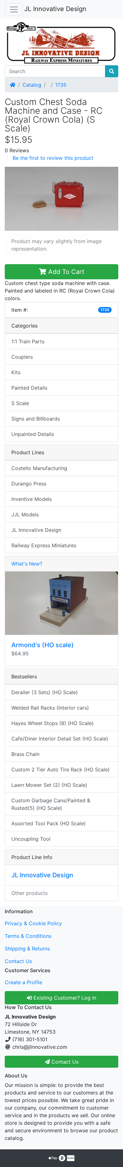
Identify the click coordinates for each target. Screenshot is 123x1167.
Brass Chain (25, 754)
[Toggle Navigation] (14, 9)
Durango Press (28, 483)
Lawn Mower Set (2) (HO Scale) (49, 785)
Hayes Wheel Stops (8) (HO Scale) (52, 723)
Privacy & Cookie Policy (33, 923)
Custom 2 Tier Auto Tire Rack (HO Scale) (60, 769)
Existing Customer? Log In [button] (64, 998)
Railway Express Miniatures (43, 545)
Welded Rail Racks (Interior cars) (50, 708)
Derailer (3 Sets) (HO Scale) (44, 692)
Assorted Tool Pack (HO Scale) (48, 823)
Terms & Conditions (28, 936)
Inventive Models (31, 499)
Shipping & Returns (27, 948)
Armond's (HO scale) (42, 645)
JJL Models (25, 514)
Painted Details (29, 388)
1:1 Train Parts (27, 341)
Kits (15, 372)
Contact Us (18, 961)
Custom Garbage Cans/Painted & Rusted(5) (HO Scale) (50, 804)
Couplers (22, 357)
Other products (29, 893)
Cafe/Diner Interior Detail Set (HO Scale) (59, 738)
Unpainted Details (32, 434)
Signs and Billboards (35, 418)
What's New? (26, 563)
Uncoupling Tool (30, 839)
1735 (61, 85)
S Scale (20, 403)
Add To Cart (65, 272)
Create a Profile (23, 982)
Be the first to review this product (53, 158)
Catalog (31, 85)
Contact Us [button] (64, 1062)
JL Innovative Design (55, 9)
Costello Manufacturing (39, 468)
